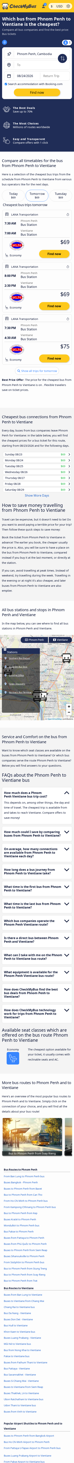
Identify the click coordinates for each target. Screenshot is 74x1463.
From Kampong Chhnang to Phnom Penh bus (30, 1210)
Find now (54, 254)
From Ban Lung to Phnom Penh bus (24, 1180)
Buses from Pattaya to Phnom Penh (24, 1241)
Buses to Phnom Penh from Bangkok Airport (29, 1439)
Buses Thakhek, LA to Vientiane (21, 1396)
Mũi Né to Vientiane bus (17, 1347)
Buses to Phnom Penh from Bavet (23, 1192)
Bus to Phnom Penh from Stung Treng (25, 1272)
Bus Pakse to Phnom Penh (19, 1235)
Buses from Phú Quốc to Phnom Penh (25, 1247)
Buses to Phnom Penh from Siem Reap (25, 1253)
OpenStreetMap (54, 722)
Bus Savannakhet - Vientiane (20, 1378)
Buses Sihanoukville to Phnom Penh (24, 1259)
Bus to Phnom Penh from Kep (20, 1216)
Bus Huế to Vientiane (16, 1329)
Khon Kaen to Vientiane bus (19, 1335)
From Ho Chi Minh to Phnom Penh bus (26, 1204)
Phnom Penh (36, 643)
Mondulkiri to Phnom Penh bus (21, 1229)
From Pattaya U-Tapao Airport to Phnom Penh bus (32, 1451)
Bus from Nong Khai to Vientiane (22, 1353)
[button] (66, 662)
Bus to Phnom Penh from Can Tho (23, 1198)
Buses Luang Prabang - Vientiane (22, 1341)
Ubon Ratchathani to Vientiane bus (23, 1403)
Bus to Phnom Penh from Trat (20, 1284)
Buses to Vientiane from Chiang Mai (24, 1304)
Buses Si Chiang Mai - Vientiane (21, 1384)
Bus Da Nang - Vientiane (17, 1316)
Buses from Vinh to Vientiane (20, 1415)
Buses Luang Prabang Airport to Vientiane (27, 1459)
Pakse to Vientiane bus (16, 1359)
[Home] (20, 6)
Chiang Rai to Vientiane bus (19, 1310)
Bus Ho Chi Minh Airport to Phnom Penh (27, 1445)
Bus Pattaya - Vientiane (17, 1372)
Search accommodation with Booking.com (35, 84)
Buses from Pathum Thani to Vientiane (25, 1366)
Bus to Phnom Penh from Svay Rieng (24, 1278)
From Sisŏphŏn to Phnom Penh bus (24, 1266)
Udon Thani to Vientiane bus (20, 1409)
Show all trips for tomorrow (38, 371)
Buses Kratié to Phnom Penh (20, 1222)
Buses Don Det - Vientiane (18, 1323)
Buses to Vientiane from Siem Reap (23, 1390)
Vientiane (62, 643)
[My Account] (43, 5)
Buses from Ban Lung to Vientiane (23, 1298)
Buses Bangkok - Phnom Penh (21, 1186)
